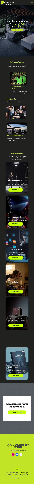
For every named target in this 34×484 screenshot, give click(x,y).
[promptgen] (8, 2)
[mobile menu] (31, 2)
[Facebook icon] (15, 478)
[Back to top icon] (17, 469)
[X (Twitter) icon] (17, 478)
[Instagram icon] (18, 478)
